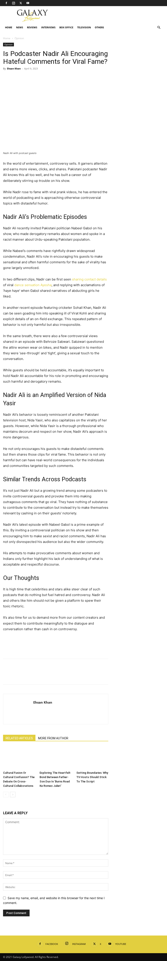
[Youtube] (28, 3)
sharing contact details (89, 279)
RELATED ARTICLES (19, 738)
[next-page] (12, 794)
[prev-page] (5, 794)
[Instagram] (13, 3)
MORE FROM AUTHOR (53, 738)
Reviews (32, 27)
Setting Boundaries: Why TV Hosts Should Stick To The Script (92, 777)
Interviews (48, 27)
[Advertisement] (113, 15)
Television (84, 27)
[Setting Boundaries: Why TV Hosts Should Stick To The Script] (92, 758)
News (19, 27)
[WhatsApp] (37, 78)
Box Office (66, 27)
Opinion (8, 44)
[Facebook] (6, 3)
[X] (20, 3)
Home (8, 27)
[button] (159, 27)
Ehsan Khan (14, 68)
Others (99, 27)
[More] (47, 78)
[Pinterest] (27, 78)
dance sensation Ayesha (33, 285)
